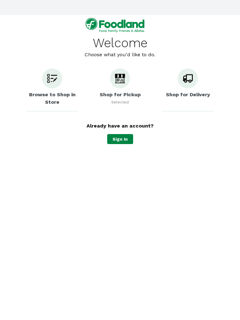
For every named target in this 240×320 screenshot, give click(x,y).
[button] (52, 90)
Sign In (120, 139)
